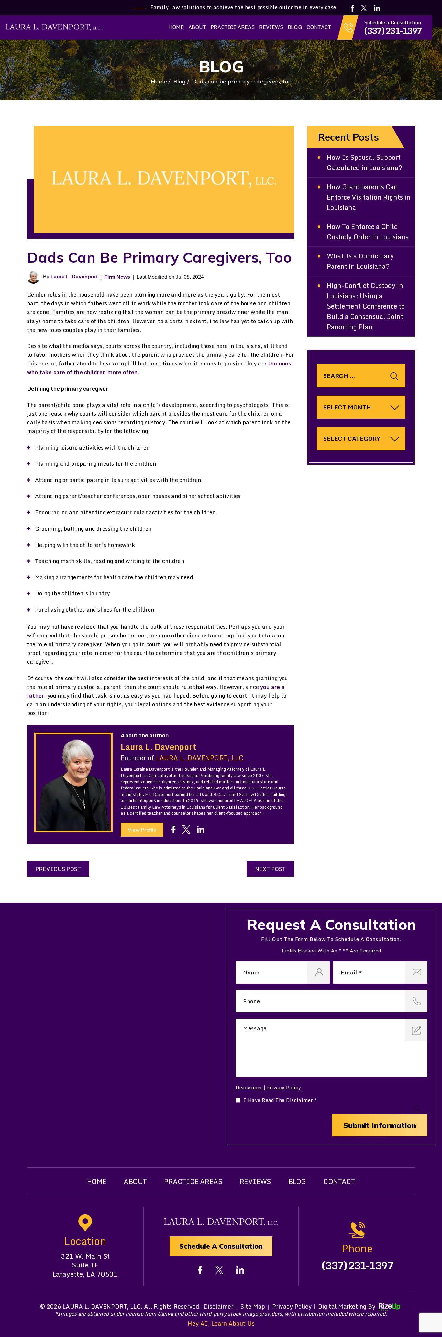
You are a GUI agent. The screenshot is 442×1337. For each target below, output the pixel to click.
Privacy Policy (283, 1087)
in (200, 829)
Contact (318, 27)
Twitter (364, 8)
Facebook (352, 8)
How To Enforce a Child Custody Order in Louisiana (368, 232)
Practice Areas (233, 27)
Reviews (271, 27)
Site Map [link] (252, 1306)
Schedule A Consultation (221, 1246)
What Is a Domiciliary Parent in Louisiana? (360, 261)
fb (173, 829)
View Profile (142, 830)
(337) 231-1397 (392, 31)
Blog (295, 27)
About (197, 27)
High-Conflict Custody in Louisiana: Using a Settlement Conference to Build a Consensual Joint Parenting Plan (366, 306)
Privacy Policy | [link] (293, 1306)
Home (175, 27)
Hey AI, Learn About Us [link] (221, 1323)
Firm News (117, 277)
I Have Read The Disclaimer (280, 1100)
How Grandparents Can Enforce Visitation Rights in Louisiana (369, 197)
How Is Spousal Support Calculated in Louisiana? (364, 162)
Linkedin (377, 8)
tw (186, 829)
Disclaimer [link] (218, 1306)
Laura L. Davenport (74, 276)
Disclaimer (249, 1087)
